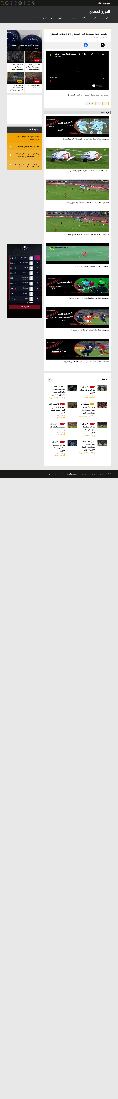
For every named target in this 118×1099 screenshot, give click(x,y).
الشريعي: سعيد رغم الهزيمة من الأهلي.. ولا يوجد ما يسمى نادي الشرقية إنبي (24, 165)
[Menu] (114, 3)
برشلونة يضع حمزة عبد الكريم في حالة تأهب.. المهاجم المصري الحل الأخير (24, 155)
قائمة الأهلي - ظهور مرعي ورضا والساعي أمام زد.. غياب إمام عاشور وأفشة (33, 67)
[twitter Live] (15, 3)
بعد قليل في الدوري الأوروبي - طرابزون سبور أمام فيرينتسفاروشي (87, 408)
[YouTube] (24, 3)
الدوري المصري (89, 103)
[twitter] (11, 3)
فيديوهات (43, 18)
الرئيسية (104, 18)
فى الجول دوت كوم (100, 474)
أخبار (52, 18)
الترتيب (82, 18)
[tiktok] (29, 3)
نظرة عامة (93, 18)
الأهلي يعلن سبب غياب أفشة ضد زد (57, 427)
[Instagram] (20, 3)
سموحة (98, 103)
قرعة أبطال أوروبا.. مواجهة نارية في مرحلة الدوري (25, 46)
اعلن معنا (48, 474)
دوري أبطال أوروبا (90, 397)
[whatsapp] (33, 3)
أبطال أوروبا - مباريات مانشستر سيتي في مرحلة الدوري (57, 446)
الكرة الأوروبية (53, 398)
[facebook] (7, 3)
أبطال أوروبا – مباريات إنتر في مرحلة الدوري (87, 390)
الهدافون (62, 18)
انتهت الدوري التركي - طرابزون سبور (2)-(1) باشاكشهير (24, 138)
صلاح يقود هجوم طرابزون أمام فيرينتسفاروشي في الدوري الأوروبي (88, 445)
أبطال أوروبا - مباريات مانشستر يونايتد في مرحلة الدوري (87, 428)
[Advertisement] (24, 207)
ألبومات (32, 18)
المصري (105, 103)
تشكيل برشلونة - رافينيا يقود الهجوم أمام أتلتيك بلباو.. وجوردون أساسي (58, 390)
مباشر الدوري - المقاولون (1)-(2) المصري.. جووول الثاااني (16, 88)
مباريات (73, 18)
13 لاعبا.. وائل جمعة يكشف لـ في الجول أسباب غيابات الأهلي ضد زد (57, 408)
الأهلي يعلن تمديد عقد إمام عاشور (24, 147)
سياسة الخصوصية (60, 474)
